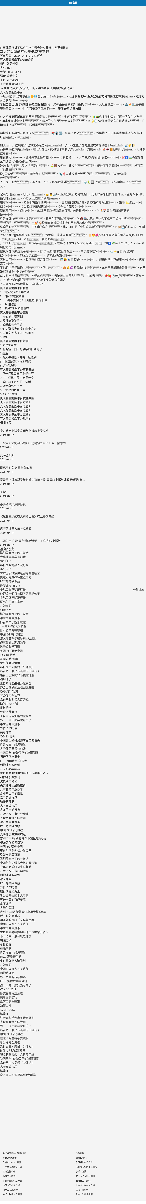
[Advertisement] (73, 26)
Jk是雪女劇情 (9, 1175)
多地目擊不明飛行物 (13, 589)
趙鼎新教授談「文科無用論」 (18, 920)
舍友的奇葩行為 (10, 810)
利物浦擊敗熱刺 (10, 765)
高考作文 (5, 732)
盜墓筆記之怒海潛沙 (13, 642)
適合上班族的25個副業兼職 (17, 675)
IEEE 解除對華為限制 (13, 761)
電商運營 (5, 879)
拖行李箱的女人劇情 (12, 1194)
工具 (54, 48)
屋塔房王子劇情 (83, 1180)
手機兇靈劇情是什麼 (12, 1180)
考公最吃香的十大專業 (14, 895)
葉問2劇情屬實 (10, 1157)
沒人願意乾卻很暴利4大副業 (18, 638)
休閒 (8, 48)
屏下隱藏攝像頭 (10, 826)
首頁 (3, 48)
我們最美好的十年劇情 (86, 1166)
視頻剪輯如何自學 (11, 842)
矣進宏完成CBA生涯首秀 (15, 867)
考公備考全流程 (10, 663)
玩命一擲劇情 (82, 1189)
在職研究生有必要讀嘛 (14, 814)
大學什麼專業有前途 (13, 748)
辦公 (37, 48)
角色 (26, 48)
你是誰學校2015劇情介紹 (14, 1153)
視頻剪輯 (5, 940)
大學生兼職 (7, 908)
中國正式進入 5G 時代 (14, 924)
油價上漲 (5, 610)
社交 (43, 48)
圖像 (48, 48)
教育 (65, 48)
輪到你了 (5, 679)
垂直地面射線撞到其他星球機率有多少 (24, 773)
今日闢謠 (5, 944)
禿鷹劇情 (80, 1153)
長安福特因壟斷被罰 (13, 785)
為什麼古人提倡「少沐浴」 (17, 667)
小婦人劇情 (81, 1171)
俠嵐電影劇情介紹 (11, 1185)
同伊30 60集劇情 (10, 1189)
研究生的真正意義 (11, 602)
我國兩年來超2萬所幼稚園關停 (19, 753)
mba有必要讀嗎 (10, 769)
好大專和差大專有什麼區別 (17, 1018)
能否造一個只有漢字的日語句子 (20, 594)
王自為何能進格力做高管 (15, 683)
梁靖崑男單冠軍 (10, 618)
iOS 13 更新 (7, 655)
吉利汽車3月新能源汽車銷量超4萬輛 (23, 838)
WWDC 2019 (8, 989)
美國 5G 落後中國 (11, 651)
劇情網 (73, 3)
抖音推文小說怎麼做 (13, 622)
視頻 (60, 48)
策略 (20, 48)
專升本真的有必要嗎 (13, 899)
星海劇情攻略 (9, 1171)
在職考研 (5, 606)
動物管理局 (7, 801)
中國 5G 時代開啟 (11, 634)
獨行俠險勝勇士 (10, 757)
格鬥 (31, 48)
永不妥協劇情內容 (84, 1162)
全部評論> (139, 589)
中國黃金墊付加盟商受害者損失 (20, 740)
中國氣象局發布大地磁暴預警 (18, 863)
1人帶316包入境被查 (13, 626)
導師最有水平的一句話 (14, 614)
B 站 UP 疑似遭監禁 (12, 1050)
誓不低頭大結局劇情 (85, 1175)
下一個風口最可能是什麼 (15, 936)
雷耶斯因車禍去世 (11, 793)
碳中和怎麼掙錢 (10, 916)
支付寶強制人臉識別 (13, 818)
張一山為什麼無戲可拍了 (15, 720)
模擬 (14, 48)
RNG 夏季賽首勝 (10, 957)
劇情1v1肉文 (82, 1157)
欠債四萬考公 (8, 712)
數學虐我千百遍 (10, 646)
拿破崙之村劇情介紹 (85, 1185)
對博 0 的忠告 (9, 728)
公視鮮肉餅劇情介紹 (12, 1166)
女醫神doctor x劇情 (12, 1162)
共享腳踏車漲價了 (11, 789)
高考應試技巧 (8, 797)
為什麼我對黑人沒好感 (14, 699)
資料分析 (5, 708)
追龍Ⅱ (4, 1014)
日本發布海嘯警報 (11, 630)
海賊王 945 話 (9, 704)
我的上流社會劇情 (84, 1194)
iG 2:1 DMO (7, 1009)
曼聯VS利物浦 (9, 659)
